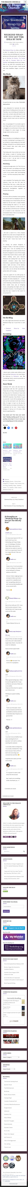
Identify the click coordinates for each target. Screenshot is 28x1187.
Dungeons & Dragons (8, 483)
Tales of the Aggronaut (10, 1140)
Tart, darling (7, 1144)
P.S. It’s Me (7, 1130)
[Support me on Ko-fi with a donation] (14, 928)
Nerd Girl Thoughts (9, 1121)
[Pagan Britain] (23, 1008)
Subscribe (6, 911)
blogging (7, 481)
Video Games (18, 487)
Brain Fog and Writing (9, 983)
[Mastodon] (6, 837)
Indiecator (6, 1111)
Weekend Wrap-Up (10, 50)
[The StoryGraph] (11, 837)
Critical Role (17, 481)
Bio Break (6, 1091)
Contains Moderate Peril (10, 1101)
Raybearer (16, 376)
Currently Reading (14, 998)
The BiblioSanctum (9, 1088)
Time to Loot (7, 1147)
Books (11, 481)
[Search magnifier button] (24, 851)
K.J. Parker (6, 1016)
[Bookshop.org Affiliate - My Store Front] (14, 947)
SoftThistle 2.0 (8, 1137)
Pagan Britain (6, 1007)
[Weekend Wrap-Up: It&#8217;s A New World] (7, 459)
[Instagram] (8, 837)
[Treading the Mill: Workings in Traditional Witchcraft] (23, 1002)
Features (7, 479)
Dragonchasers (8, 1107)
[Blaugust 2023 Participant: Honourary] (6, 1166)
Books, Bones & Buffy (9, 1094)
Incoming (5, 485)
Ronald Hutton (6, 1008)
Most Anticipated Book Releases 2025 (14, 876)
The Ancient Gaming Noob (11, 1081)
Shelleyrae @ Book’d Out (15, 671)
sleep (14, 485)
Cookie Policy (7, 1180)
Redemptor (14, 374)
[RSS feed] (15, 837)
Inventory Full (7, 1114)
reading (10, 485)
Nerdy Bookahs (8, 1124)
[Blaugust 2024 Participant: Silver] (12, 1166)
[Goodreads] (9, 837)
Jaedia (16, 44)
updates (11, 487)
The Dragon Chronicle (10, 2)
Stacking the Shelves (12, 58)
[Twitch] (4, 837)
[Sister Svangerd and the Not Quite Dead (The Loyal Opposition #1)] (23, 1014)
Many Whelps (7, 1117)
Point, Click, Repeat (9, 1134)
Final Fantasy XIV (19, 483)
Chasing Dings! (8, 1098)
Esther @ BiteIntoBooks (15, 728)
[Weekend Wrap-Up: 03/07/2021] (17, 446)
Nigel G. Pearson (7, 1004)
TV (8, 487)
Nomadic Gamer (8, 1127)
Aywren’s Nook (8, 1084)
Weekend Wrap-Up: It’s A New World (7, 465)
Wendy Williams (13, 598)
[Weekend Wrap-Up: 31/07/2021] (7, 446)
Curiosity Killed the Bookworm (12, 1104)
